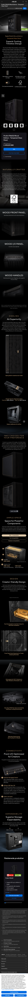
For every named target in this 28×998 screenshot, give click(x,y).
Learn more (13, 511)
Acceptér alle (20, 995)
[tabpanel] (14, 557)
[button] (2, 1)
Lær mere (14, 898)
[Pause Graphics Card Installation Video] (25, 619)
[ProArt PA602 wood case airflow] (24, 421)
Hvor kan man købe (14, 895)
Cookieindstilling (14, 992)
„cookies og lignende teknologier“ (7, 989)
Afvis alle (7, 995)
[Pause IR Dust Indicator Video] (25, 649)
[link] (14, 1)
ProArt (23, 954)
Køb (25, 8)
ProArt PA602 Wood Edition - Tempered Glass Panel (12, 5)
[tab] (14, 535)
